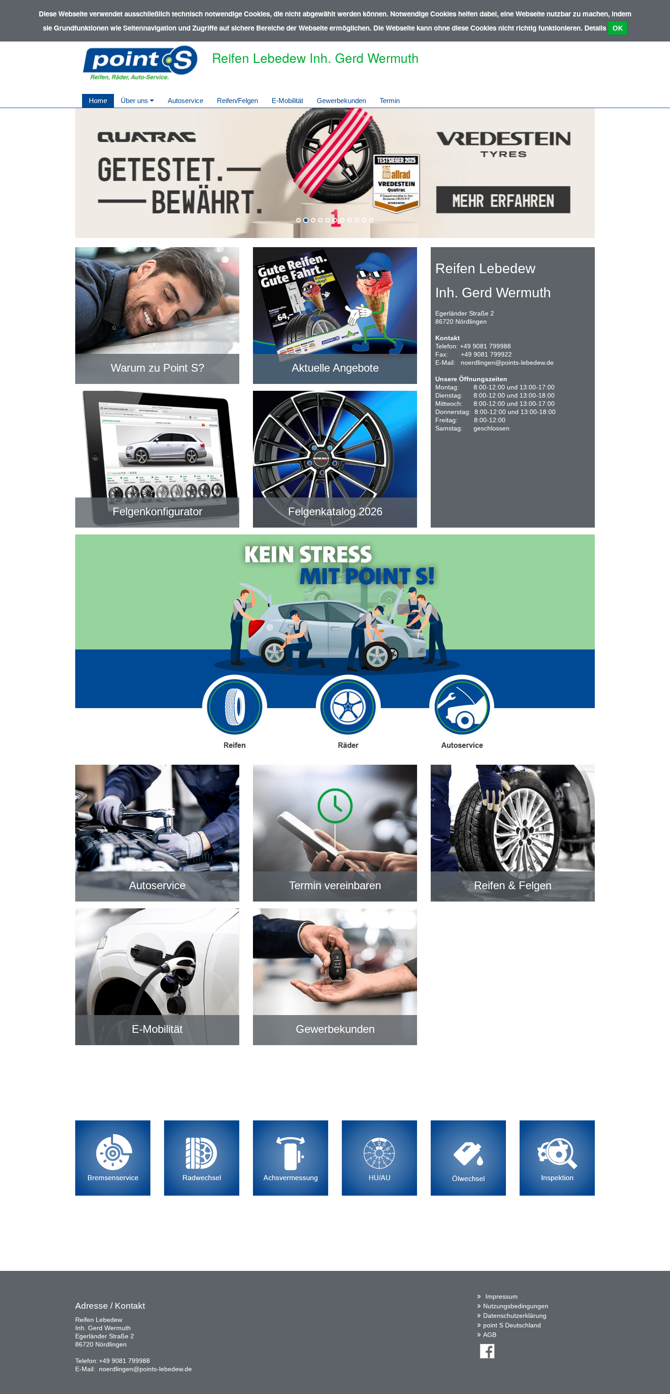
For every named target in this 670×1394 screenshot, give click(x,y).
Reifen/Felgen (237, 100)
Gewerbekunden (341, 100)
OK (618, 28)
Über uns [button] (135, 100)
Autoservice (185, 100)
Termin (390, 100)
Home (98, 100)
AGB (489, 1334)
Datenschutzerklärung (514, 1315)
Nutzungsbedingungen (515, 1306)
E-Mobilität (287, 100)
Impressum (501, 1296)
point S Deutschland (512, 1325)
